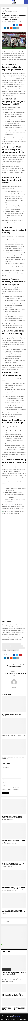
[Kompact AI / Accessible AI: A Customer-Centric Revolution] (20, 1002)
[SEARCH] (24, 921)
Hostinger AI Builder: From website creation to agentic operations (13, 841)
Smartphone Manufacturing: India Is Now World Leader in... (14, 973)
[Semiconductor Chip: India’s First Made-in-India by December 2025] (8, 988)
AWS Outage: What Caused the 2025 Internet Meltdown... (19, 994)
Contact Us (12, 1019)
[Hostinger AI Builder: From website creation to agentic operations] (14, 831)
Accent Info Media (17, 1016)
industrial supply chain (20, 648)
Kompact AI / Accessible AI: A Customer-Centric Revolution (19, 1008)
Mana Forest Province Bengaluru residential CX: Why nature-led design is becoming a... (13, 888)
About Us (7, 1019)
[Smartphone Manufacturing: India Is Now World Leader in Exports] (14, 963)
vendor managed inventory (12, 650)
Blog (2, 1019)
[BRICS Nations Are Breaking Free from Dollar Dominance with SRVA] (8, 1002)
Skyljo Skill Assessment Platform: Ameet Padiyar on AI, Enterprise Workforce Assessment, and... (13, 864)
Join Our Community (21, 1019)
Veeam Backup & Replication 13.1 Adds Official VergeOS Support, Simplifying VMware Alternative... (12, 817)
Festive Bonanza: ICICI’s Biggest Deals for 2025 (14, 674)
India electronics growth (8, 648)
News (3, 13)
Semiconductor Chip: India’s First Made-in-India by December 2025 (7, 994)
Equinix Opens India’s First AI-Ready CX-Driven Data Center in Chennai (13, 736)
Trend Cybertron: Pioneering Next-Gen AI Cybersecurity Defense (14, 666)
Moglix (4, 650)
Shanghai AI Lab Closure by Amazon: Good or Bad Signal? (13, 757)
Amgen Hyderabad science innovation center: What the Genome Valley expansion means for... (13, 911)
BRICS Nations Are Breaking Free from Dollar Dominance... (6, 1008)
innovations (12, 505)
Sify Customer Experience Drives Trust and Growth (12, 715)
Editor (4, 21)
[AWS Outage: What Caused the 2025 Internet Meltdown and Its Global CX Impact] (20, 988)
